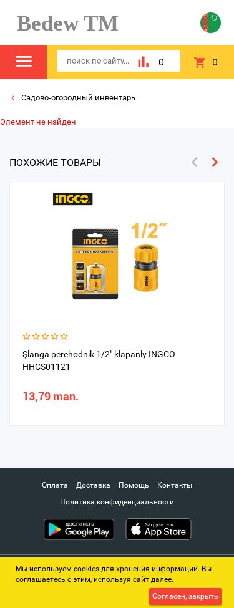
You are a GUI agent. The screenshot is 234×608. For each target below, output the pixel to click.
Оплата (55, 485)
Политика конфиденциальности (117, 502)
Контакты (174, 485)
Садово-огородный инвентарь (77, 97)
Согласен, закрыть (185, 596)
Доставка (93, 485)
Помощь (134, 485)
